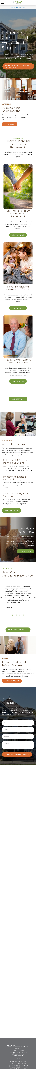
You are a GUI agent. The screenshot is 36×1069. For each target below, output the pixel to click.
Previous (1, 597)
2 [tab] (16, 615)
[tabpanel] (18, 597)
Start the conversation (17, 754)
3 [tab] (19, 615)
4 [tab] (23, 615)
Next (35, 597)
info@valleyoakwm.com (18, 1054)
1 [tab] (12, 615)
